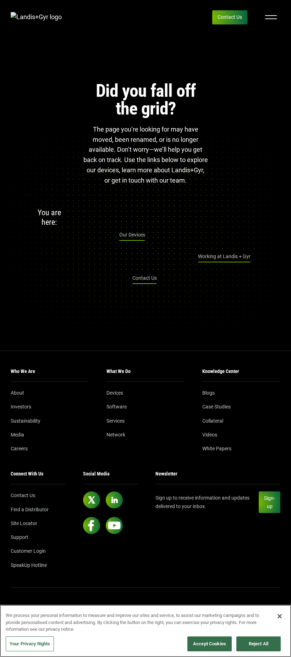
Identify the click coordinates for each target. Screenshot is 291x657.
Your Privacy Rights (30, 643)
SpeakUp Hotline (29, 565)
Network (115, 435)
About (17, 393)
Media (17, 435)
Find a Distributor (30, 509)
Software (116, 407)
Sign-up (269, 502)
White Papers (216, 448)
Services (115, 421)
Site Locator (24, 523)
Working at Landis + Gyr (224, 256)
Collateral (212, 421)
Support (19, 537)
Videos (209, 435)
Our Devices (132, 235)
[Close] (279, 616)
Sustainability (25, 421)
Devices (114, 393)
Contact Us (230, 17)
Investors (21, 407)
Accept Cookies (209, 643)
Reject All (258, 643)
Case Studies (216, 407)
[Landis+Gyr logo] (39, 17)
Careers (19, 448)
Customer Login (28, 551)
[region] (145, 631)
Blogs (208, 393)
